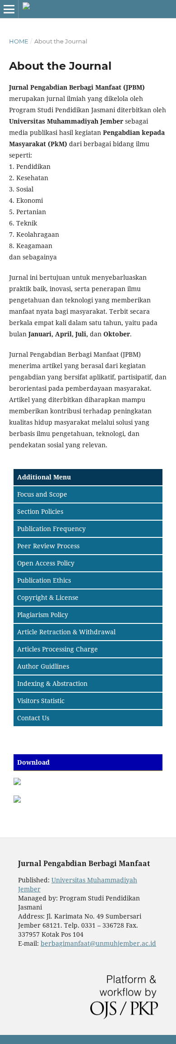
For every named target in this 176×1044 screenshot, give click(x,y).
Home (18, 41)
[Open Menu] (9, 9)
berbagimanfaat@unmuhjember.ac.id (98, 943)
